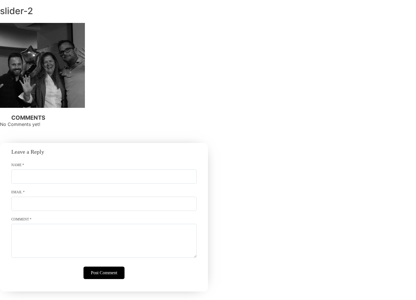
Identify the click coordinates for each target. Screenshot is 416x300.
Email (18, 192)
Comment (21, 219)
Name (17, 165)
